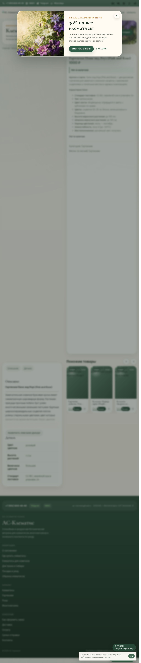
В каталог (101, 49)
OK (131, 656)
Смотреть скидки (81, 49)
